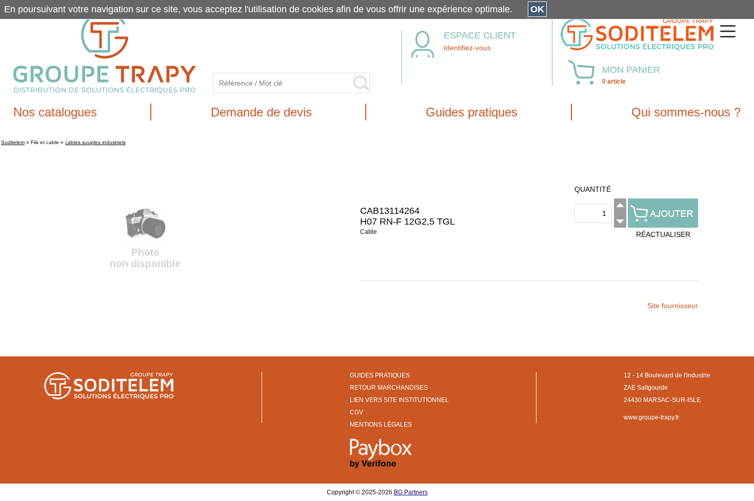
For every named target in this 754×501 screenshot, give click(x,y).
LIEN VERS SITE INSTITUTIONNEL (399, 400)
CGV (356, 412)
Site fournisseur (672, 306)
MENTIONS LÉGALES (381, 424)
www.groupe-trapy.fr (651, 417)
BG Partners (411, 492)
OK (537, 9)
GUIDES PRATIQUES (380, 375)
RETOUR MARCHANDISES (389, 387)
